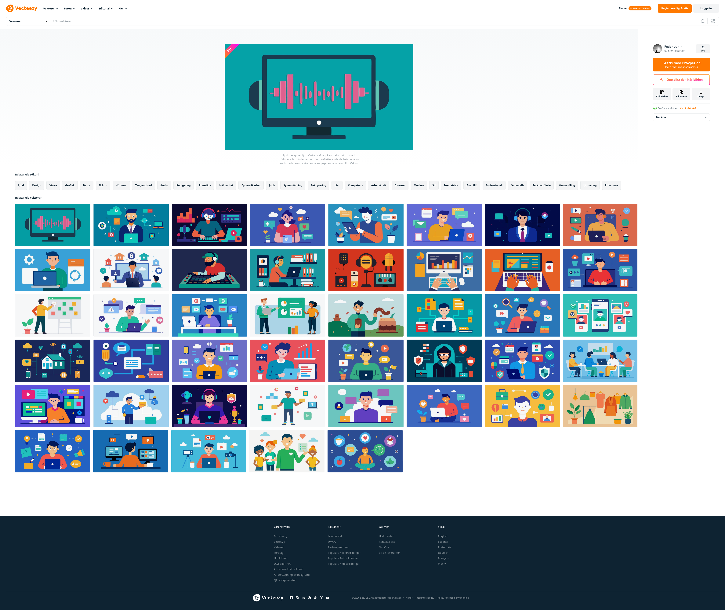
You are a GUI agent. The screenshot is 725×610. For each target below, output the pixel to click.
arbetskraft (378, 185)
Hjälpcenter (386, 536)
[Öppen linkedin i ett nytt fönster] (303, 597)
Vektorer (49, 8)
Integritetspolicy (425, 597)
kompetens (355, 185)
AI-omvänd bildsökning (288, 569)
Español (443, 541)
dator (86, 185)
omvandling (567, 185)
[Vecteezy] (21, 8)
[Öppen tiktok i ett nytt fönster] (315, 597)
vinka (53, 185)
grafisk (70, 185)
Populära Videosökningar (344, 563)
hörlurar (121, 185)
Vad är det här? (688, 108)
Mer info (661, 117)
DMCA (332, 541)
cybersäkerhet (251, 185)
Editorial (104, 8)
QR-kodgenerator (285, 580)
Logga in (706, 8)
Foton (68, 8)
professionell (494, 185)
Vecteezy (279, 541)
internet (400, 185)
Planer (623, 8)
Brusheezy (280, 536)
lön (337, 185)
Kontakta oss (387, 541)
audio (164, 185)
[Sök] (703, 21)
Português (444, 547)
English (443, 536)
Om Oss (384, 547)
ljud (21, 185)
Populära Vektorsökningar (344, 552)
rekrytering (318, 185)
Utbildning (281, 558)
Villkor (408, 597)
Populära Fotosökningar (343, 558)
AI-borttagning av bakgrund (292, 574)
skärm (103, 185)
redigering (183, 185)
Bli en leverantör (389, 552)
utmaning (590, 185)
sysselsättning (292, 185)
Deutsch (443, 552)
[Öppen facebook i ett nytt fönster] (291, 597)
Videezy (279, 547)
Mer (121, 8)
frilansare (611, 185)
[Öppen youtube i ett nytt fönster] (327, 597)
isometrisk (451, 185)
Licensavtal (335, 536)
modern (419, 185)
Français (443, 558)
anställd (471, 185)
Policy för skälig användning (453, 597)
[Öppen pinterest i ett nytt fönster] (309, 597)
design (36, 185)
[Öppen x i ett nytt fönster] (321, 597)
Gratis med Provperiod (681, 65)
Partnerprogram (338, 547)
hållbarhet (226, 185)
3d (434, 185)
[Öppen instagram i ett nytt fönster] (297, 597)
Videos (85, 8)
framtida (205, 185)
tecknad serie (542, 185)
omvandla (517, 185)
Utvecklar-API (282, 563)
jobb (272, 185)
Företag (279, 552)
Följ (703, 50)
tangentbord (143, 185)
